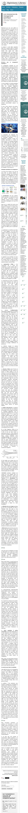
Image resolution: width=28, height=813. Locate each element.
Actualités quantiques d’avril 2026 (23, 31)
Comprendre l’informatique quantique (9, 49)
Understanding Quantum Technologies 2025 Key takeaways (23, 92)
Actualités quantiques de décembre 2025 (23, 51)
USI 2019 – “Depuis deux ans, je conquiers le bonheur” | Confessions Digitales (9, 446)
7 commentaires (13, 20)
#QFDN (21, 231)
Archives (8, 7)
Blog (8, 9)
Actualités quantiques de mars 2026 (24, 33)
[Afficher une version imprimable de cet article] (5, 22)
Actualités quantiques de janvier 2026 (23, 48)
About (11, 9)
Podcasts (21, 7)
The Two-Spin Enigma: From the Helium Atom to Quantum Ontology (24, 121)
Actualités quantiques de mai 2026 (23, 23)
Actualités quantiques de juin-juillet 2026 (23, 20)
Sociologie (15, 774)
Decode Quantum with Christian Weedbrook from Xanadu (24, 41)
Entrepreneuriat (5, 774)
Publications (15, 7)
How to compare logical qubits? (23, 36)
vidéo (16, 84)
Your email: (3, 785)
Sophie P (7, 801)
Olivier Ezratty (10, 773)
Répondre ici (5, 811)
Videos (3, 9)
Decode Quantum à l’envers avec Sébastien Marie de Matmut (23, 27)
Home (3, 7)
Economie (15, 773)
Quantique (11, 774)
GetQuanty (15, 674)
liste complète (23, 155)
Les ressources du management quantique (10, 16)
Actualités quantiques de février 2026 (23, 44)
